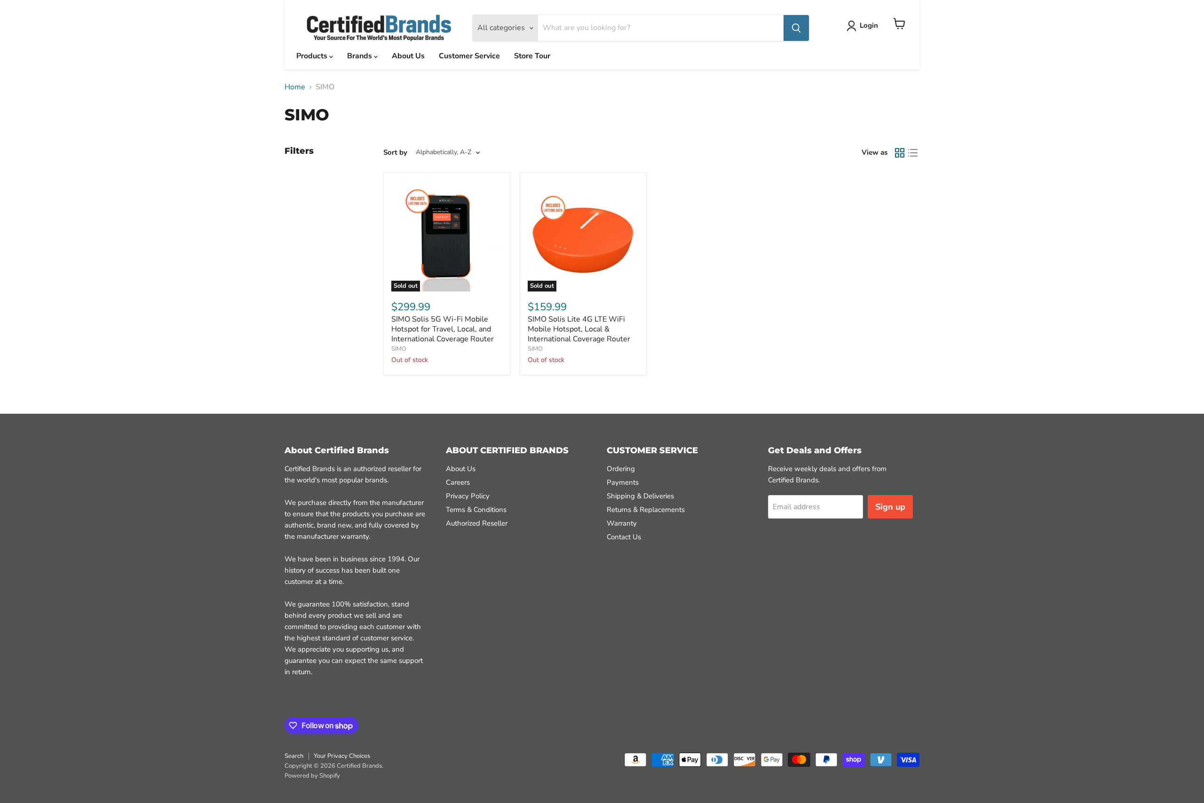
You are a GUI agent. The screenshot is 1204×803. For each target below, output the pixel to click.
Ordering (621, 468)
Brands (360, 56)
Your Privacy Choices (342, 756)
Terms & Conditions (476, 509)
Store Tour (532, 56)
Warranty (622, 523)
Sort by (395, 153)
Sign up (890, 506)
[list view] (912, 152)
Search (294, 756)
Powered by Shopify (312, 776)
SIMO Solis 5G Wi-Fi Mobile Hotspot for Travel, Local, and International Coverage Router (442, 329)
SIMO (398, 349)
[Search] (796, 28)
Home (295, 87)
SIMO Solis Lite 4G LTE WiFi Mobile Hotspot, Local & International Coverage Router (579, 329)
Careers (458, 482)
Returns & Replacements (646, 509)
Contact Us (624, 537)
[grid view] (899, 152)
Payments (623, 482)
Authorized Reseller (476, 523)
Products (312, 56)
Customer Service (469, 56)
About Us (408, 56)
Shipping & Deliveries (640, 496)
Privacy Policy (468, 496)
